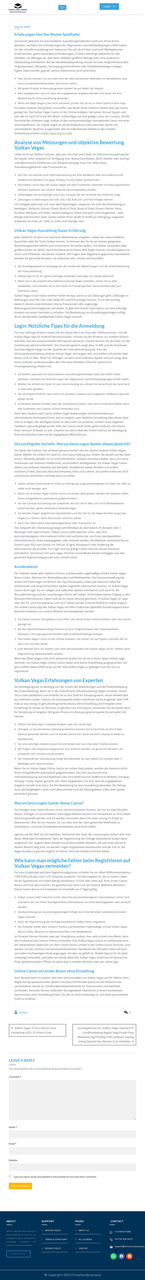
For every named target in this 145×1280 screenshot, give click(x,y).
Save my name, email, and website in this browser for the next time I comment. (55, 1176)
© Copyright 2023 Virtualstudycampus (72, 1275)
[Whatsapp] (113, 1256)
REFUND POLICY (53, 1230)
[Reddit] (129, 1256)
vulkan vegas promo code (56, 133)
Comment (15, 1076)
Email (12, 1143)
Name (13, 1127)
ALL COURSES (85, 1239)
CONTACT (83, 1248)
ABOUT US (84, 1230)
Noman (22, 1012)
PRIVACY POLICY (53, 1248)
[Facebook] (121, 1256)
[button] (109, 6)
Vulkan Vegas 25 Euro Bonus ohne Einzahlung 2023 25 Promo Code (33, 1030)
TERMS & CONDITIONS (56, 1239)
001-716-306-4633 (123, 1239)
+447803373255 (123, 1232)
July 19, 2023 (22, 26)
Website (13, 1160)
